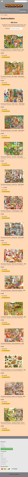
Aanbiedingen (3, 459)
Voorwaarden (3, 446)
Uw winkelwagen (23, 9)
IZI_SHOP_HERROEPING (6, 449)
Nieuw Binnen (3, 464)
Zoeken (26, 1)
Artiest (2, 456)
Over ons (2, 445)
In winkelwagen (6, 57)
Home (2, 14)
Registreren (7, 9)
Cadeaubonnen (3, 462)
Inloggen (2, 9)
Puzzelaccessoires (4, 461)
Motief (2, 455)
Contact (2, 443)
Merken (2, 453)
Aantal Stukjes (3, 458)
